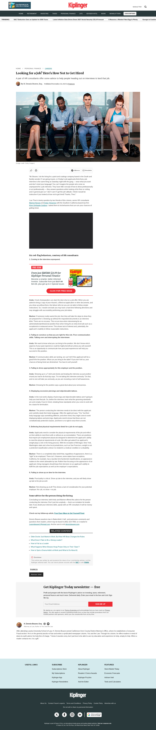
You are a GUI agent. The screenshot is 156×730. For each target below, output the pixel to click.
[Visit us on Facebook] (64, 716)
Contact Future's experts (56, 705)
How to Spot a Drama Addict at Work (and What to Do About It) (54, 550)
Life (81, 13)
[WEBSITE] (45, 623)
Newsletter (88, 170)
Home (18, 68)
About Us (43, 705)
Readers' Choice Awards (87, 675)
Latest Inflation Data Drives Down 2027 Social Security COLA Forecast (78, 19)
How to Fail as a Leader (40, 543)
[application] (61, 231)
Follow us (77, 170)
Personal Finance (68, 13)
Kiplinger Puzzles (84, 680)
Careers (48, 68)
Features (71, 84)
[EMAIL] (49, 623)
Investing (44, 13)
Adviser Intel (91, 13)
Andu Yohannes (50, 203)
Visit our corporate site (104, 725)
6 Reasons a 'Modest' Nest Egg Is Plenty (123, 19)
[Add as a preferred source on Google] (93, 716)
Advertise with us (110, 705)
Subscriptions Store (59, 671)
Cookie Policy (98, 705)
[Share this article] (31, 170)
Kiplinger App (57, 680)
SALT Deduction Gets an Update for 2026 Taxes (31, 19)
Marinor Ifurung (35, 203)
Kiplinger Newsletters (60, 684)
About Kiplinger (84, 671)
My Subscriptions (58, 675)
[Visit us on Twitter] (56, 716)
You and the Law (93, 633)
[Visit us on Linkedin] (80, 716)
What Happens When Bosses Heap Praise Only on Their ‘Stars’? (55, 547)
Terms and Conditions (73, 705)
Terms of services (71, 610)
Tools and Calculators (112, 684)
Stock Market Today (111, 671)
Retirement (32, 13)
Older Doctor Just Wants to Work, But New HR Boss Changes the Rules (58, 537)
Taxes (54, 13)
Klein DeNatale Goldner (38, 205)
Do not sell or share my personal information (78, 709)
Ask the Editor (83, 684)
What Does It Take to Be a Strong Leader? (46, 540)
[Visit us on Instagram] (72, 716)
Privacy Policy (87, 705)
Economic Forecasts (112, 675)
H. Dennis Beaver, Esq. (33, 84)
